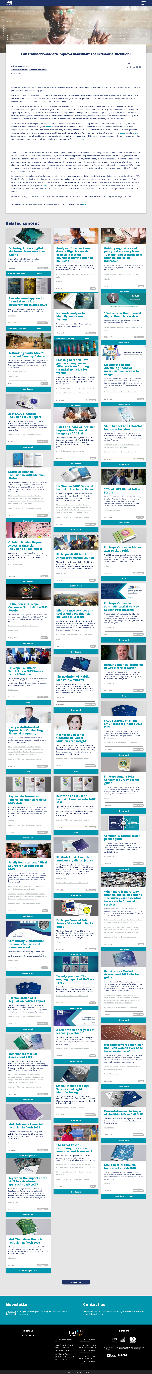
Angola (21, 503)
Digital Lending (110, 327)
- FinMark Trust (62, 1351)
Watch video (124, 404)
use (136, 133)
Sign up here (11, 1311)
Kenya (111, 932)
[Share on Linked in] (134, 67)
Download (28, 447)
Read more (124, 291)
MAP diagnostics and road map (83, 1167)
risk (46, 185)
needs (48, 126)
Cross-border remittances (18, 886)
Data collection (114, 920)
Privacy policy (65, 1372)
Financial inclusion (19, 70)
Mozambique (114, 447)
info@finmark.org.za (94, 1314)
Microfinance (76, 634)
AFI (105, 510)
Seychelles (66, 510)
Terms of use (78, 1372)
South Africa (13, 376)
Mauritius (30, 496)
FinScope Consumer (30, 626)
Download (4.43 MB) (17, 328)
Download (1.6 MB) (16, 273)
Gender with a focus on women (82, 388)
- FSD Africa (61, 1360)
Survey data (131, 922)
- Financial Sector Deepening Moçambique (87, 1346)
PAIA (71, 1372)
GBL (24, 372)
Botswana (130, 445)
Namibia (17, 501)
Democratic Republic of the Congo (21, 896)
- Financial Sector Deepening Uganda (86, 1357)
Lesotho (18, 498)
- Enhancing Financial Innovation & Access (64, 1346)
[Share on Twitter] (127, 67)
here (83, 139)
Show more (76, 1282)
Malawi (23, 501)
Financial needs (77, 274)
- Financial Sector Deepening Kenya (86, 1341)
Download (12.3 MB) (124, 1196)
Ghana (58, 942)
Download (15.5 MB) (28, 1155)
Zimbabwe (12, 316)
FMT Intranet (87, 1372)
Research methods (119, 922)
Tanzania (123, 447)
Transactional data (38, 70)
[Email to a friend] (137, 67)
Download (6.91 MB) (65, 338)
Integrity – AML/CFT (78, 451)
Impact (121, 274)
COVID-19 (59, 1165)
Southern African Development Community (72, 393)
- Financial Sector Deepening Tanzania (86, 1352)
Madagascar (12, 496)
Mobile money (87, 634)
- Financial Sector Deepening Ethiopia (64, 1355)
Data (106, 920)
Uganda (128, 932)
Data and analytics (36, 886)
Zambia (115, 445)
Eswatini (122, 445)
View (39, 273)
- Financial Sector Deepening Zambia (86, 1363)
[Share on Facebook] (131, 67)
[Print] (140, 67)
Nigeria (59, 282)
